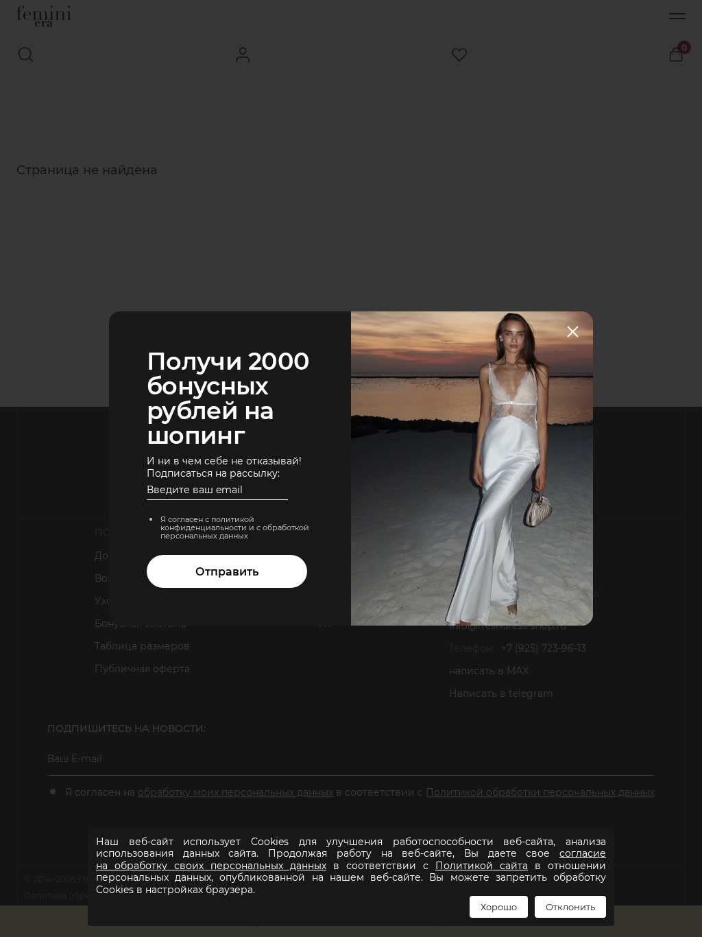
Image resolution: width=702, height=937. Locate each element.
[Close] (572, 333)
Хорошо (499, 906)
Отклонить (570, 906)
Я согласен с (234, 527)
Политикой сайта (481, 865)
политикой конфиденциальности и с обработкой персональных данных (234, 527)
